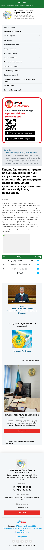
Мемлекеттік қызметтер (13, 31)
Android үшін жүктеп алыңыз (21, 133)
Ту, (23, 351)
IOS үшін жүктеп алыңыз (20, 139)
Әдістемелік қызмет (11, 44)
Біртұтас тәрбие (10, 49)
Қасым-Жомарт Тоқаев (22, 308)
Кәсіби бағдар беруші (12, 71)
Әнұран (28, 351)
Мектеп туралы (9, 27)
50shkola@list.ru (22, 507)
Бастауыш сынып (10, 53)
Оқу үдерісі (8, 40)
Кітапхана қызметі (11, 75)
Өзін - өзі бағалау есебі (12, 90)
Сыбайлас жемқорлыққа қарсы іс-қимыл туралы (19, 80)
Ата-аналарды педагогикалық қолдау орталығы (20, 442)
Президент (22, 306)
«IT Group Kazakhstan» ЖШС (26, 526)
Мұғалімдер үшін (10, 58)
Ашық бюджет (9, 36)
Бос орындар (9, 86)
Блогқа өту (22, 431)
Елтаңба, (17, 351)
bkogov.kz (22, 2)
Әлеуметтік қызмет (11, 66)
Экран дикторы (22, 537)
